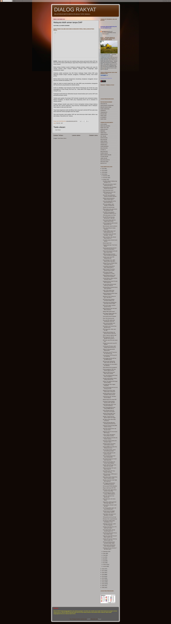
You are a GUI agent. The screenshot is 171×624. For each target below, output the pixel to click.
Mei (104, 558)
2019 (103, 174)
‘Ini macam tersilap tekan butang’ (109, 32)
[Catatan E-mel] (80, 121)
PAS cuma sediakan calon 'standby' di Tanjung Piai (108, 205)
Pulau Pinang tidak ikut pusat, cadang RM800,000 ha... (109, 408)
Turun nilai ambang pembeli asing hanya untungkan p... (110, 376)
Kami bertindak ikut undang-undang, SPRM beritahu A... (109, 493)
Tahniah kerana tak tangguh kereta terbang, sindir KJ (109, 511)
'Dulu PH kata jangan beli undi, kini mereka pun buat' (110, 388)
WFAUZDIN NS (104, 103)
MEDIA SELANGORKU (105, 125)
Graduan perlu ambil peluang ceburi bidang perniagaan (109, 545)
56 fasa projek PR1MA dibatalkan (110, 486)
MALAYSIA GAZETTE (105, 159)
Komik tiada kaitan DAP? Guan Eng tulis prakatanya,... (109, 405)
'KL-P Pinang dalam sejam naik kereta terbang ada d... (109, 508)
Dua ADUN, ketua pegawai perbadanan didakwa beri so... (110, 213)
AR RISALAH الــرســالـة (107, 31)
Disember (105, 175)
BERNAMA (103, 131)
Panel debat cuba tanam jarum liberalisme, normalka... (109, 514)
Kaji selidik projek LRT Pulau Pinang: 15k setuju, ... (109, 471)
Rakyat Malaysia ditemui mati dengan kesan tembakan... (109, 276)
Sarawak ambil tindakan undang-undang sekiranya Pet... (110, 379)
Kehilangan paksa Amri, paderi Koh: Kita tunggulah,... (109, 524)
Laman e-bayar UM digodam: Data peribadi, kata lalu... (109, 435)
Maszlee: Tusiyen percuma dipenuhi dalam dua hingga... (109, 417)
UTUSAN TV (103, 149)
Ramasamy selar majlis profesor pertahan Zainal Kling (110, 490)
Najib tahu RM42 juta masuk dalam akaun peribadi (109, 373)
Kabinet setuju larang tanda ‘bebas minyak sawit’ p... (109, 199)
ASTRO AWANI (104, 124)
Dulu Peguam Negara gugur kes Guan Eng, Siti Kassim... (110, 314)
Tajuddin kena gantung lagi (108, 207)
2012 (103, 580)
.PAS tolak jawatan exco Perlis (109, 215)
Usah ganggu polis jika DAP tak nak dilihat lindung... (109, 359)
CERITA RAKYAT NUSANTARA (107, 105)
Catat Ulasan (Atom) (62, 138)
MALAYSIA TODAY (104, 161)
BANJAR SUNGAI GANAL (106, 107)
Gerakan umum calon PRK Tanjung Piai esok (108, 257)
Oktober (105, 179)
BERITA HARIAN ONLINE (106, 154)
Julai (104, 555)
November (105, 177)
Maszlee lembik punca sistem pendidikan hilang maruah (109, 394)
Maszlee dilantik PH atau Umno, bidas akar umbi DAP (109, 465)
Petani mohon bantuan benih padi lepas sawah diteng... (110, 251)
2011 (103, 581)
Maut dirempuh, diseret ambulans (110, 226)
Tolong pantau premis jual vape (109, 517)
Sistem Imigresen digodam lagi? (109, 335)
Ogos (104, 553)
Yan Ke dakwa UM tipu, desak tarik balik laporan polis (109, 450)
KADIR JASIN (103, 119)
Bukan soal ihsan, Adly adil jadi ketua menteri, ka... (109, 237)
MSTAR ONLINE (104, 137)
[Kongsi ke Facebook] (86, 121)
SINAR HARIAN (104, 141)
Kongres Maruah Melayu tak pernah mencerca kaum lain (109, 333)
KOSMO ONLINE (104, 153)
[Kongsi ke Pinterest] (88, 121)
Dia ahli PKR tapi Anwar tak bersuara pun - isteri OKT (109, 217)
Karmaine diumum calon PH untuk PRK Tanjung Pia (110, 282)
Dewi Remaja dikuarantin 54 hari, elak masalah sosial (110, 533)
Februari (105, 564)
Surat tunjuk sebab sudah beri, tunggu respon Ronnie (109, 220)
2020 (103, 172)
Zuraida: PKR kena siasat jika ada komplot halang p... (110, 438)
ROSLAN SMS (104, 113)
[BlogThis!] (84, 121)
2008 (103, 587)
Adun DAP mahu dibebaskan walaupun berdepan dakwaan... (110, 196)
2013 (103, 578)
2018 (103, 568)
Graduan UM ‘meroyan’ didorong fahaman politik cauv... (110, 539)
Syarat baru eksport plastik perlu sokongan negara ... (110, 441)
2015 (103, 574)
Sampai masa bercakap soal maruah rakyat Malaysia (109, 462)
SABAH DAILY (103, 132)
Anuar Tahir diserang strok (108, 318)
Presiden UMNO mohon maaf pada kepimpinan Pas (109, 231)
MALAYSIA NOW (104, 148)
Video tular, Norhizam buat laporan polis (108, 496)
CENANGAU (103, 110)
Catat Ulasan (58, 129)
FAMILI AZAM (103, 115)
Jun (104, 557)
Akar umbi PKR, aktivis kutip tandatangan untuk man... (109, 321)
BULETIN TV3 (103, 163)
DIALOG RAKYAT (75, 9)
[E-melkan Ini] (83, 121)
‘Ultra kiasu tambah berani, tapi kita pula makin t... (109, 429)
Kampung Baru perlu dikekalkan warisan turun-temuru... (109, 188)
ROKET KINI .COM (105, 127)
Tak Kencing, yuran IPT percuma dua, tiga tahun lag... (110, 353)
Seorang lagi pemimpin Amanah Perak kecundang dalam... (109, 248)
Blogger (99, 619)
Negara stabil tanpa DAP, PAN (109, 487)
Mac (104, 562)
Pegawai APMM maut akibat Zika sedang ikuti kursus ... (110, 447)
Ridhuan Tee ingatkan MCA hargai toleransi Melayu (110, 382)
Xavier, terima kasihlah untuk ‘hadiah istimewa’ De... (109, 324)
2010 (103, 583)
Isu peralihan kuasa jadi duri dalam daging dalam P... (109, 267)
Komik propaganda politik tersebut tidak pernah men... (110, 223)
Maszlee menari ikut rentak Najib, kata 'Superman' (110, 480)
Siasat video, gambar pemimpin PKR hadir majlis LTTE (109, 502)
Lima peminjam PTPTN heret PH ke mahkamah (110, 356)
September (105, 551)
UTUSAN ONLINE (104, 156)
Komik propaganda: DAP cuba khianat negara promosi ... (109, 370)
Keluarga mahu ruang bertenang (110, 518)
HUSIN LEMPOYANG (105, 108)
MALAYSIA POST (104, 151)
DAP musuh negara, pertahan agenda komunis (109, 306)
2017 (103, 570)
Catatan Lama (93, 135)
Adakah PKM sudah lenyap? (109, 311)
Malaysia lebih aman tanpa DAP (109, 399)
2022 (103, 168)
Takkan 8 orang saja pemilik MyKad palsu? (109, 350)
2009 (103, 585)
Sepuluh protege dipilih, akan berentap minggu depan (109, 414)
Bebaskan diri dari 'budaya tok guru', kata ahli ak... (109, 297)
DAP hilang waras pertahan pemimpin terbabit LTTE (108, 300)
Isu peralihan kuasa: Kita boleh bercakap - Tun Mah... (109, 234)
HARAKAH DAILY (104, 142)
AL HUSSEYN (103, 117)
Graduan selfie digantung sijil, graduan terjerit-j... (109, 453)
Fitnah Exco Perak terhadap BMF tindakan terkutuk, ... (110, 426)
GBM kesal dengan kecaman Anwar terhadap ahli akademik (110, 254)
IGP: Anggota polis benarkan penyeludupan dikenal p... (109, 484)
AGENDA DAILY (104, 144)
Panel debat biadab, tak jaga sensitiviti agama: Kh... (109, 530)
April (104, 560)
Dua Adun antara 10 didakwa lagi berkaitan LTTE (110, 182)
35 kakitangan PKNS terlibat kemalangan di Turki (109, 521)
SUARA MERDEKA (104, 146)
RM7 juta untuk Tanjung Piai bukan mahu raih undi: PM (109, 362)
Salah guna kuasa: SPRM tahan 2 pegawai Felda (110, 474)
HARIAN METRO (104, 134)
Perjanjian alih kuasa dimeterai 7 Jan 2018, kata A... (110, 548)
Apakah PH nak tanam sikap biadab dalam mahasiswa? (109, 391)
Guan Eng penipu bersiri (108, 190)
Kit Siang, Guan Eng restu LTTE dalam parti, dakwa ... (109, 527)
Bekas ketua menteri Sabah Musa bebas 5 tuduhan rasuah (110, 477)
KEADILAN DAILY (104, 129)
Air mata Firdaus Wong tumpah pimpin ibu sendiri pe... (109, 285)
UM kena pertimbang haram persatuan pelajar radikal (109, 542)
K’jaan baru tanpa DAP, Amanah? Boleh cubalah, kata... (110, 536)
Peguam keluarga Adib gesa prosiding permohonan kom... (109, 423)
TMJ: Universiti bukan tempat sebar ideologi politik (109, 456)
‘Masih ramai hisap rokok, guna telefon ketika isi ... (109, 468)
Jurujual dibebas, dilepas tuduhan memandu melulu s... (110, 279)
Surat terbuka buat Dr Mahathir (109, 316)
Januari (105, 566)
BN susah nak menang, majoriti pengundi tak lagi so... (109, 185)
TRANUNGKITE (104, 112)
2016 (103, 572)
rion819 (88, 619)
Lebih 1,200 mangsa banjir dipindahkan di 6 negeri (108, 291)
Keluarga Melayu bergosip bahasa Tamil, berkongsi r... (110, 288)
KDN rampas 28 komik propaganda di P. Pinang (108, 273)
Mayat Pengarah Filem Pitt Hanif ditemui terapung (110, 309)
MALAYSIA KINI (104, 139)
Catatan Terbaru (58, 135)
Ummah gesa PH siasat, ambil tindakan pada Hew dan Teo (109, 347)
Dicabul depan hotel (107, 243)
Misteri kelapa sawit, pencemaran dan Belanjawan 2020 (110, 210)
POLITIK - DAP (59, 123)
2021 (103, 170)
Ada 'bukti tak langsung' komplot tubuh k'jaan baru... (110, 459)
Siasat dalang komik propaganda (110, 367)
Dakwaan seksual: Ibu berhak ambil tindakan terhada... (109, 444)
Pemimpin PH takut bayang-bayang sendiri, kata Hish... (109, 402)
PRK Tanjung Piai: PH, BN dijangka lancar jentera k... (109, 338)
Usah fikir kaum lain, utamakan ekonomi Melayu (109, 397)
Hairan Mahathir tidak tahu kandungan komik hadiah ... (109, 411)
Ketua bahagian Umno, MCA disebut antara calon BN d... (109, 260)
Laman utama (76, 135)
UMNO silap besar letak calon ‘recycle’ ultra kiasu (109, 193)
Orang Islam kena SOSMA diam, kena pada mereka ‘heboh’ (110, 303)
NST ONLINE (103, 136)
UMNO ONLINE (104, 158)
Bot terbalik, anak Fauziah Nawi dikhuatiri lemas (109, 327)
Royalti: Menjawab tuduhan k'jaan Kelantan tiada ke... (110, 294)
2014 (103, 576)
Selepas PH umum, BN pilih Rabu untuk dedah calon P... (110, 264)
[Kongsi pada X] (85, 121)
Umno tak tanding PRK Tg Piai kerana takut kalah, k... (109, 202)
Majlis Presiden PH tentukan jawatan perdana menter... (109, 270)
